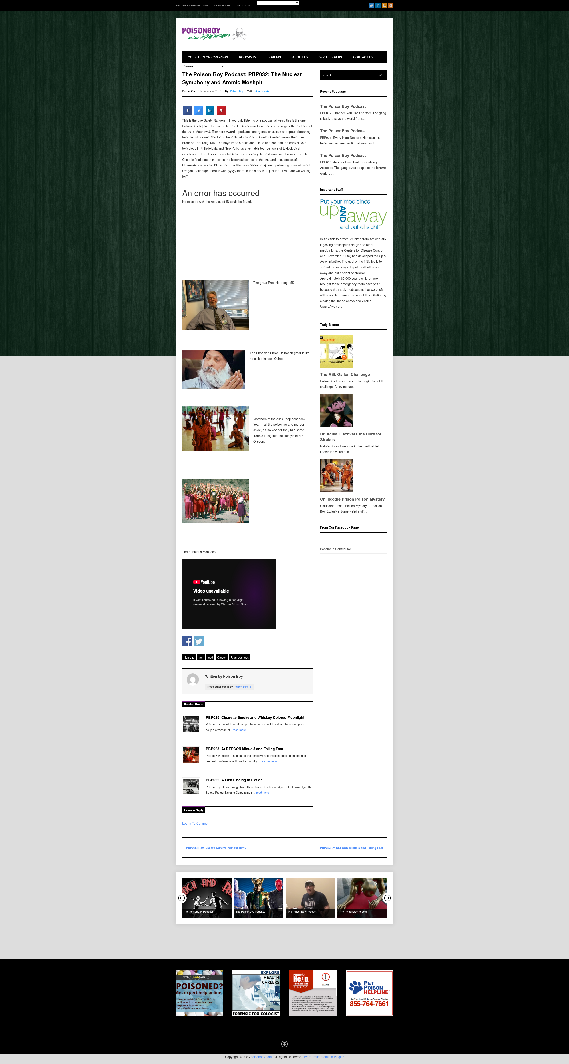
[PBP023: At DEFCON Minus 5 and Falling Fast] (191, 755)
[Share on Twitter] (198, 113)
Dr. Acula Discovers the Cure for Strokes (350, 436)
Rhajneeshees (240, 657)
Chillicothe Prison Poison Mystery (352, 499)
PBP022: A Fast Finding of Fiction (234, 779)
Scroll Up (284, 1044)
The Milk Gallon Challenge (345, 374)
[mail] (390, 5)
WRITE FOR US (330, 57)
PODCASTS (247, 57)
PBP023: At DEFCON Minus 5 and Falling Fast (244, 748)
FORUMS (274, 57)
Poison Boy (237, 91)
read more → (241, 730)
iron (201, 657)
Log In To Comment (196, 823)
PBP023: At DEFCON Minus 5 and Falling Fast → (353, 848)
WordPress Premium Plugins (324, 1056)
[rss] (384, 5)
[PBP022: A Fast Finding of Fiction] (191, 786)
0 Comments (261, 91)
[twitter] (371, 5)
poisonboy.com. (262, 1056)
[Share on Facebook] (187, 113)
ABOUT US (243, 5)
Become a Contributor (335, 549)
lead (210, 657)
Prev (181, 898)
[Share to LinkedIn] (210, 113)
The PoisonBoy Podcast (343, 106)
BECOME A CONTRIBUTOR (192, 5)
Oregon (221, 657)
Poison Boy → (242, 687)
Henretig (189, 657)
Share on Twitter (199, 641)
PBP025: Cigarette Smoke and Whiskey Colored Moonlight (255, 717)
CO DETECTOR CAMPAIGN (208, 57)
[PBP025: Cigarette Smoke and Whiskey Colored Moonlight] (191, 724)
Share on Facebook (187, 641)
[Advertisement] (328, 37)
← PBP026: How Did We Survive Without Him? (214, 848)
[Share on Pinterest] (221, 113)
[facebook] (378, 5)
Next (387, 898)
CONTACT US (222, 5)
